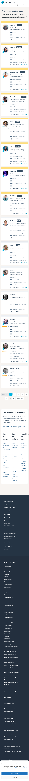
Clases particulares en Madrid (14, 445)
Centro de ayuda (8, 546)
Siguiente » (20, 398)
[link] (14, 31)
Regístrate (20, 4)
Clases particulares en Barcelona (14, 453)
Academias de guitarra (9, 721)
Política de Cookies (18, 767)
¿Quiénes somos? (8, 505)
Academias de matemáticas (10, 708)
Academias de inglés (8, 701)
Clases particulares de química (5, 467)
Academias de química (9, 711)
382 (13, 398)
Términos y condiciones (9, 507)
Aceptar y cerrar (14, 773)
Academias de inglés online (10, 739)
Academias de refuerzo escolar (11, 706)
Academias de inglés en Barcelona (11, 736)
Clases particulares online (23, 445)
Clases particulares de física (5, 461)
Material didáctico (8, 518)
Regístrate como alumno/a (10, 533)
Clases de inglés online (23, 457)
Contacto (6, 549)
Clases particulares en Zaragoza (14, 477)
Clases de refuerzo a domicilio (23, 463)
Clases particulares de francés (5, 474)
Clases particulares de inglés (5, 454)
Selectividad (7, 523)
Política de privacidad (9, 510)
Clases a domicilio (23, 451)
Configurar (14, 777)
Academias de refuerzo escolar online (12, 751)
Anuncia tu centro (8, 538)
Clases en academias (23, 469)
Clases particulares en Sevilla (14, 469)
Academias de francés (9, 703)
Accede (25, 4)
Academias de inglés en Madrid (11, 734)
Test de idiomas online (9, 525)
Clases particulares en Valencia (14, 462)
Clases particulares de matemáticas (5, 446)
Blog (5, 520)
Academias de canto (8, 718)
